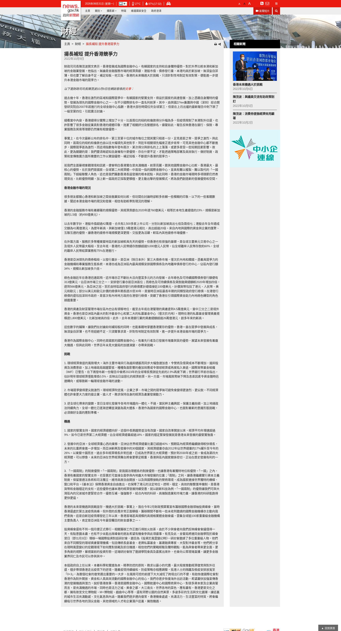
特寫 (123, 10)
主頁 (87, 10)
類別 (97, 10)
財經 (78, 44)
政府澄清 (156, 10)
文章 (128, 88)
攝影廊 (110, 10)
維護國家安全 (138, 10)
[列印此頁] (215, 44)
